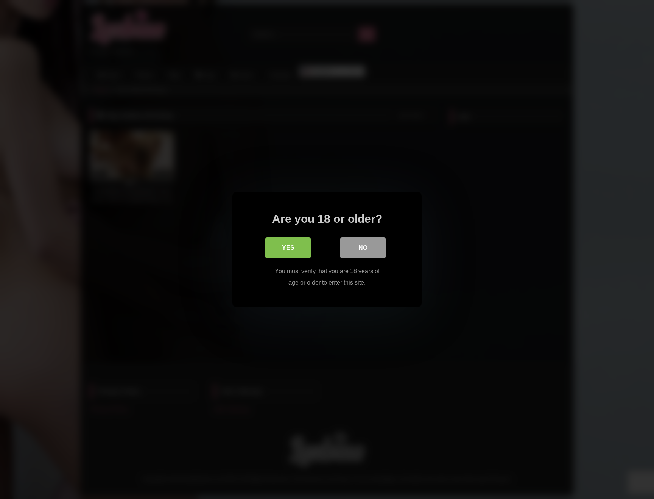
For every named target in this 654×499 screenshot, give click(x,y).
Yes (288, 247)
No (362, 247)
